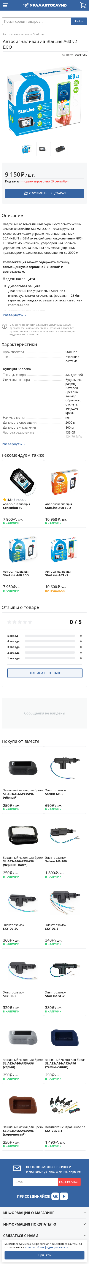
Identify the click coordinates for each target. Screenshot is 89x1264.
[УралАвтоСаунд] (44, 4)
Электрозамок (55, 792)
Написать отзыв (45, 673)
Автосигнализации (16, 34)
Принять (44, 1255)
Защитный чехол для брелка (24, 794)
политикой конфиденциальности (46, 1247)
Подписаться (69, 1182)
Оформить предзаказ (47, 193)
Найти (79, 21)
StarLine (38, 34)
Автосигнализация (16, 506)
